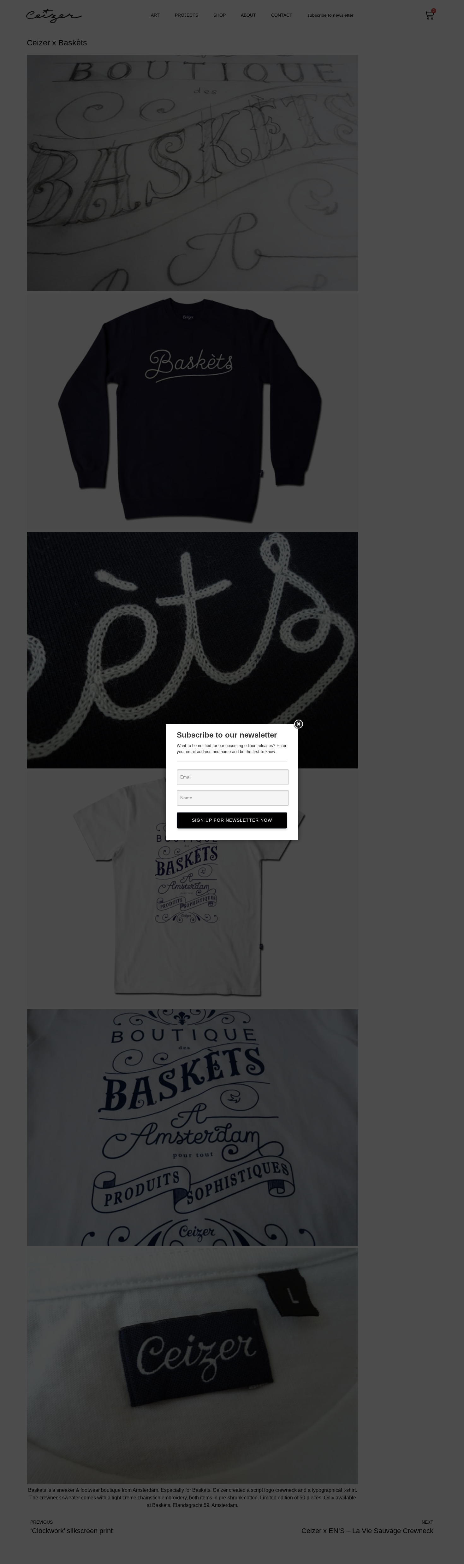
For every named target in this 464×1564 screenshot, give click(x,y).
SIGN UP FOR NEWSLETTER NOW (232, 820)
